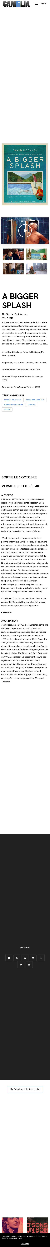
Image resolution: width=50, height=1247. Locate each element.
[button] (12, 400)
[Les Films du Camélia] (16, 4)
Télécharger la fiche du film (26, 1089)
